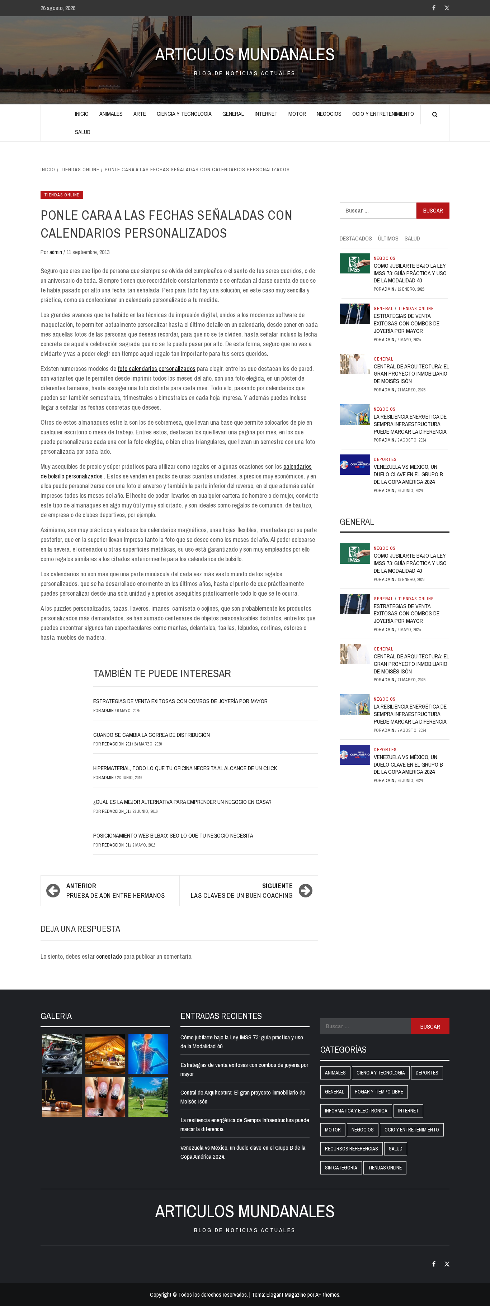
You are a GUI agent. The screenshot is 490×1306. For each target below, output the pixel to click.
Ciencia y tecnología (184, 114)
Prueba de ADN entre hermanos (115, 890)
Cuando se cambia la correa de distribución (151, 735)
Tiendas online (62, 195)
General (233, 114)
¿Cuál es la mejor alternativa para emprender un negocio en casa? (182, 802)
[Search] (435, 115)
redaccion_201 (117, 744)
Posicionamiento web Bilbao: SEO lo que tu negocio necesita (173, 835)
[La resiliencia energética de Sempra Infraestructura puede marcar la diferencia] (355, 414)
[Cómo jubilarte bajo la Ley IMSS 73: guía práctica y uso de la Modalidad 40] (355, 263)
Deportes (385, 459)
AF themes (327, 1294)
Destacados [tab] (356, 238)
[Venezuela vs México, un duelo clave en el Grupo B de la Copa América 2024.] (355, 464)
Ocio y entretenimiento (383, 114)
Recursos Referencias (351, 1148)
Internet (266, 114)
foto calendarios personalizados (156, 368)
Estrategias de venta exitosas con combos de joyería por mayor (180, 701)
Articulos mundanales (245, 54)
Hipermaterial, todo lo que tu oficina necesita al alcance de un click (185, 768)
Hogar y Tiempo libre (379, 1091)
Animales (111, 114)
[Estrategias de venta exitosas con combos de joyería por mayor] (355, 313)
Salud (82, 132)
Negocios (329, 114)
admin (56, 252)
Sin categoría (341, 1167)
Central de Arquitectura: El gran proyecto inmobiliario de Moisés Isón (411, 373)
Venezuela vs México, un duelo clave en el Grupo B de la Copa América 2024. (408, 474)
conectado (109, 956)
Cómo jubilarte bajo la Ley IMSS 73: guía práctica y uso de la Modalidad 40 (410, 273)
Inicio (82, 114)
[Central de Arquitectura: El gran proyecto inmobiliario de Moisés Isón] (355, 363)
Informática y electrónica (356, 1110)
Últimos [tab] (388, 238)
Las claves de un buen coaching (242, 890)
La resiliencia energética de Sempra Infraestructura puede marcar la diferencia (410, 424)
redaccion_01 (116, 811)
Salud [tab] (412, 238)
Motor (297, 114)
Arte (139, 114)
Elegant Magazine (286, 1294)
